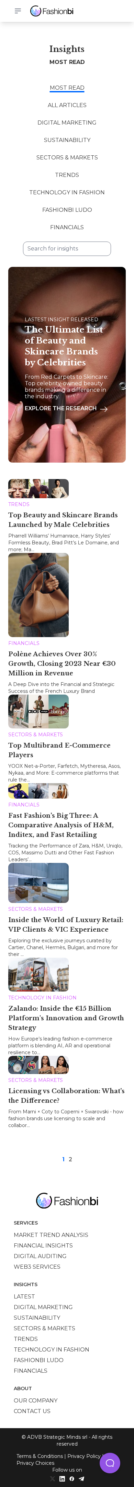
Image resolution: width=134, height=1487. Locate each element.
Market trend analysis (51, 1235)
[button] (110, 1463)
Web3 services (37, 1267)
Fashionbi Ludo (67, 210)
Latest (24, 1296)
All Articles (67, 105)
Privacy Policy (84, 1456)
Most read (67, 88)
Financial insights (43, 1245)
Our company (35, 1400)
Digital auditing (40, 1256)
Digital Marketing (67, 122)
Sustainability (67, 140)
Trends (67, 175)
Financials (67, 227)
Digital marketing (43, 1307)
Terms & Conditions (39, 1456)
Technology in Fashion (67, 192)
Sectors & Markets (67, 157)
